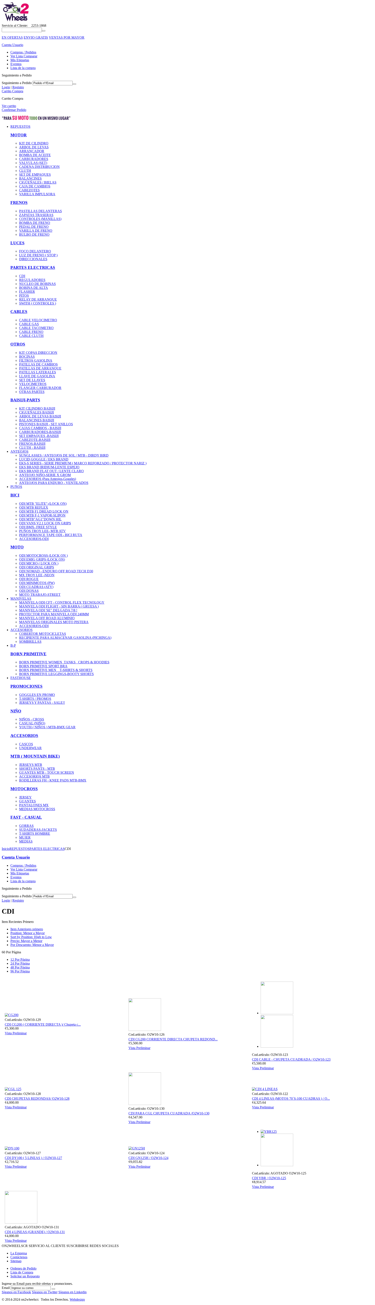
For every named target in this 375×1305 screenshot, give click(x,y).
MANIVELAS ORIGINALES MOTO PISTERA (54, 622)
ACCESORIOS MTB (34, 776)
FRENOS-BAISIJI (32, 443)
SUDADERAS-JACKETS (38, 829)
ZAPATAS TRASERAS (36, 215)
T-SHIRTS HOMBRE (34, 833)
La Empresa (18, 1253)
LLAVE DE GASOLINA (37, 376)
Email (6, 1288)
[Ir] (74, 84)
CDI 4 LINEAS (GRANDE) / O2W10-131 (35, 1232)
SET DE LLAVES (32, 380)
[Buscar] (43, 30)
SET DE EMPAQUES (35, 174)
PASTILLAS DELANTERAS (40, 211)
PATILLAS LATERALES (37, 372)
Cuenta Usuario (12, 45)
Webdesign (77, 1299)
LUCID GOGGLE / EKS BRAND (43, 459)
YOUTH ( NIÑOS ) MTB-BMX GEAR (47, 727)
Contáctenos (18, 1257)
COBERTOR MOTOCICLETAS (42, 634)
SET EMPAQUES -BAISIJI (39, 436)
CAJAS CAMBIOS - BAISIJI (40, 428)
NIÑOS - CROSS (31, 719)
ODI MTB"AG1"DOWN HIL (40, 519)
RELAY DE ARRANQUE (38, 299)
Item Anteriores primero (26, 929)
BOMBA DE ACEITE (35, 155)
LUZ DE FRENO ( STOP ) (38, 255)
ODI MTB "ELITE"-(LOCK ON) (43, 503)
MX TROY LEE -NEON (36, 575)
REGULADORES (32, 280)
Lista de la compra (23, 68)
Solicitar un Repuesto (25, 1276)
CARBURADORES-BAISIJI (40, 432)
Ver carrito (9, 106)
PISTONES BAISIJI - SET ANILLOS (46, 424)
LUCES (17, 243)
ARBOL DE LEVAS (34, 147)
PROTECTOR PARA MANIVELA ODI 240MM (54, 614)
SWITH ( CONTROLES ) (37, 303)
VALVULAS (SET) (33, 163)
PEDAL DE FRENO (34, 227)
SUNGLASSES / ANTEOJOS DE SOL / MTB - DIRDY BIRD (64, 455)
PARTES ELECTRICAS (32, 267)
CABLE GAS (29, 324)
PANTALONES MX (34, 805)
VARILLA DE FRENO (35, 230)
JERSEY (25, 797)
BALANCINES (30, 178)
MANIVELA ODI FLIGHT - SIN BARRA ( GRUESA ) (59, 606)
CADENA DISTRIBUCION (39, 167)
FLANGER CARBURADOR (40, 388)
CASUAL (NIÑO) (32, 723)
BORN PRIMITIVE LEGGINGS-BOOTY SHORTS (56, 674)
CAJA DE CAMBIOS (34, 186)
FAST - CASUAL (26, 817)
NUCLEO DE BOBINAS (37, 284)
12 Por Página (20, 959)
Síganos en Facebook (16, 1292)
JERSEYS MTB (30, 765)
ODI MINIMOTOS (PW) (37, 583)
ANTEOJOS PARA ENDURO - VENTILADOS (53, 483)
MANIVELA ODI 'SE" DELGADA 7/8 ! (48, 610)
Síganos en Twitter (45, 1292)
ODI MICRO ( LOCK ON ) (38, 563)
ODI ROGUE (29, 579)
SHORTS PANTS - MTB (37, 768)
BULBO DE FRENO (34, 234)
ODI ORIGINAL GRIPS (36, 567)
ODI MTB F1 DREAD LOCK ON (43, 511)
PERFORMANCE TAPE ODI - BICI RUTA (50, 535)
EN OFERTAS (12, 37)
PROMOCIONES (26, 686)
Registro (18, 87)
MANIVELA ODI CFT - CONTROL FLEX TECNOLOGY (61, 602)
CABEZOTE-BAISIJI (34, 440)
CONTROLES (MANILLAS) (40, 219)
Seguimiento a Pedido (17, 83)
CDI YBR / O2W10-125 (269, 1178)
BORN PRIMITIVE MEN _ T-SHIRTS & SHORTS (55, 670)
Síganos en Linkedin (72, 1292)
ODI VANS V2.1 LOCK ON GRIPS (45, 523)
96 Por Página (20, 971)
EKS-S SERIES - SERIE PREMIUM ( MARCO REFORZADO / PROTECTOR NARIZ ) (82, 463)
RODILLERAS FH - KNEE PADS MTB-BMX (52, 780)
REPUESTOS (20, 849)
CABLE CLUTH (31, 336)
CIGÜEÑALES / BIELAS (37, 182)
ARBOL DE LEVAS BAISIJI (40, 416)
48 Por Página (20, 967)
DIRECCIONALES (33, 259)
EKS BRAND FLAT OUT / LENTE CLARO (51, 471)
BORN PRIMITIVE (28, 654)
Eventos (15, 64)
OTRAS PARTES (31, 392)
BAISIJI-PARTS (25, 400)
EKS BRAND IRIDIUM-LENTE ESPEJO (49, 467)
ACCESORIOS (24, 735)
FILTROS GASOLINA (35, 360)
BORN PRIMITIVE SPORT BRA (43, 666)
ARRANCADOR (31, 151)
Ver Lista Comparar (23, 56)
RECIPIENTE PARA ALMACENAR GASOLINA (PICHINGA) (65, 637)
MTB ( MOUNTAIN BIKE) (35, 756)
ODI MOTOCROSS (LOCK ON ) (43, 555)
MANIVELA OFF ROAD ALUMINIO (47, 618)
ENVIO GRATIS (36, 37)
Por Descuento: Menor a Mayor (32, 945)
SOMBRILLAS (30, 641)
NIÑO (15, 711)
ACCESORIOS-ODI (34, 539)
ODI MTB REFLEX (33, 507)
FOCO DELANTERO (35, 251)
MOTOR (18, 135)
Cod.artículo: (14, 1020)
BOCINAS (27, 356)
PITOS (24, 295)
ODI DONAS (29, 591)
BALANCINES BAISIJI (36, 420)
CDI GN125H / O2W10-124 (148, 1158)
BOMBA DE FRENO (34, 223)
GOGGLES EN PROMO (37, 695)
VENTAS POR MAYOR (66, 37)
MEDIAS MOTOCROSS (37, 809)
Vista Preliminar (16, 1033)
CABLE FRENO (31, 332)
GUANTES (27, 801)
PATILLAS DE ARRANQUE (40, 368)
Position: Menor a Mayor (27, 933)
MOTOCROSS (24, 789)
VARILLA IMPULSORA (37, 194)
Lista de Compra (21, 1272)
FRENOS (19, 202)
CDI (22, 276)
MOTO (17, 547)
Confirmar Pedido (14, 110)
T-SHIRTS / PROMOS (35, 699)
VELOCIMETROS (32, 384)
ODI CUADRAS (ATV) (36, 587)
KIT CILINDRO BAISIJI (37, 408)
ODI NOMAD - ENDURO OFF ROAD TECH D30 (56, 571)
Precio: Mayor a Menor (26, 941)
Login (6, 87)
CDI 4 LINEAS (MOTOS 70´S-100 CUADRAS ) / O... (291, 1098)
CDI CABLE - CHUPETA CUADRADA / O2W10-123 (291, 1059)
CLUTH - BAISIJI (32, 447)
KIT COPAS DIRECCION (38, 352)
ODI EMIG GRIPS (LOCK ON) (42, 559)
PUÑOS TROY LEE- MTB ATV (42, 531)
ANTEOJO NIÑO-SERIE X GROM (45, 475)
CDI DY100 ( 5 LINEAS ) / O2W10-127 (33, 1158)
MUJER (25, 837)
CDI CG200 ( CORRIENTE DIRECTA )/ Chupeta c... (43, 1024)
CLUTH (25, 170)
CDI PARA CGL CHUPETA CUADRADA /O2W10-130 (168, 1113)
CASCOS (26, 744)
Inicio (6, 849)
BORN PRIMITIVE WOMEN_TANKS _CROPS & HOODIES (64, 662)
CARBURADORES (33, 159)
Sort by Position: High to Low (31, 937)
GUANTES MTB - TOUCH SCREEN (46, 772)
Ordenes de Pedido (23, 1268)
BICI (14, 495)
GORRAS (26, 826)
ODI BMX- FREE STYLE (38, 527)
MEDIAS (26, 841)
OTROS (17, 344)
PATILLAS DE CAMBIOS (38, 364)
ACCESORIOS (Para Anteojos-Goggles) (47, 479)
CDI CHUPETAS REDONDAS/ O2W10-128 (37, 1098)
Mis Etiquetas (19, 60)
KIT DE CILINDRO (33, 143)
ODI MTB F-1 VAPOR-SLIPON (42, 515)
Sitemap (15, 1261)
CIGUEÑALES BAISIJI (36, 412)
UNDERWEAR (30, 748)
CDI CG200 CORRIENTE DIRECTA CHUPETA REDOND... (173, 1039)
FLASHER (27, 291)
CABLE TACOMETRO (36, 328)
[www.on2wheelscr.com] (15, 21)
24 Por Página (20, 963)
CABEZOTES (29, 190)
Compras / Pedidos (23, 52)
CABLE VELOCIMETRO (38, 320)
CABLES (18, 311)
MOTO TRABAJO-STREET (40, 594)
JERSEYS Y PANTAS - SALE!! (42, 702)
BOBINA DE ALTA (33, 288)
